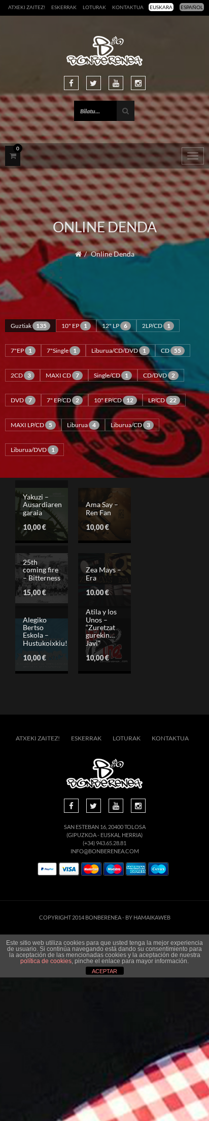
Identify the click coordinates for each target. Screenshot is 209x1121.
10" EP (74, 325)
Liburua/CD (130, 425)
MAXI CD (62, 375)
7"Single (62, 350)
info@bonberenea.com (105, 851)
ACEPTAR (104, 971)
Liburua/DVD (33, 449)
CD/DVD (159, 375)
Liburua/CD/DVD (118, 350)
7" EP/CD (63, 400)
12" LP (114, 325)
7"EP (21, 350)
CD (171, 350)
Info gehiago (87, 534)
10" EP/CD (113, 400)
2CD (21, 375)
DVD (21, 400)
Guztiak (29, 325)
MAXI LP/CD (31, 425)
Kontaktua (128, 7)
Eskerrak (64, 7)
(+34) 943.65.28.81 (104, 843)
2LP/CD (156, 325)
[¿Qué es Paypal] (47, 869)
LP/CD (162, 400)
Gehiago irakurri (87, 585)
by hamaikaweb (147, 917)
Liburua (81, 425)
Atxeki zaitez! (26, 7)
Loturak (94, 7)
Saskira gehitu (87, 515)
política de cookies (46, 961)
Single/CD (111, 375)
